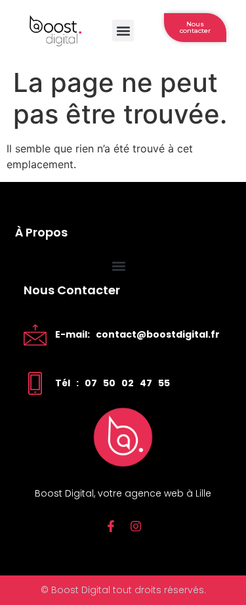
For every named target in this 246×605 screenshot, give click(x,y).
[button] (123, 30)
